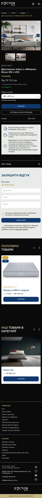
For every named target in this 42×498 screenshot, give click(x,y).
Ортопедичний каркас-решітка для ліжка (15, 453)
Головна (4, 13)
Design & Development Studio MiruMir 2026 (21, 496)
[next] (38, 35)
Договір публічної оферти (10, 425)
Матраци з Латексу (8, 447)
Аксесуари (5, 458)
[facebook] (36, 471)
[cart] (33, 4)
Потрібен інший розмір (8, 100)
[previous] (3, 35)
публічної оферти (21, 229)
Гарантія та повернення (9, 417)
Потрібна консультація (21, 112)
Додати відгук (6, 65)
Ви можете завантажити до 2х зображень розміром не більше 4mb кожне (20, 214)
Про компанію (6, 411)
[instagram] (36, 479)
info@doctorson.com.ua (9, 480)
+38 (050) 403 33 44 (8, 477)
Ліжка (14, 13)
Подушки (5, 450)
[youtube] (36, 475)
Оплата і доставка (8, 414)
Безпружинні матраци (9, 444)
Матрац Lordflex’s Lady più (16, 290)
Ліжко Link (8, 370)
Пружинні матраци (8, 442)
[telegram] (36, 467)
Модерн (23, 13)
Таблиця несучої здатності (10, 422)
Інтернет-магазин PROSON (11, 430)
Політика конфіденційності (10, 428)
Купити (21, 106)
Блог (3, 409)
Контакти (5, 420)
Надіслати (21, 220)
